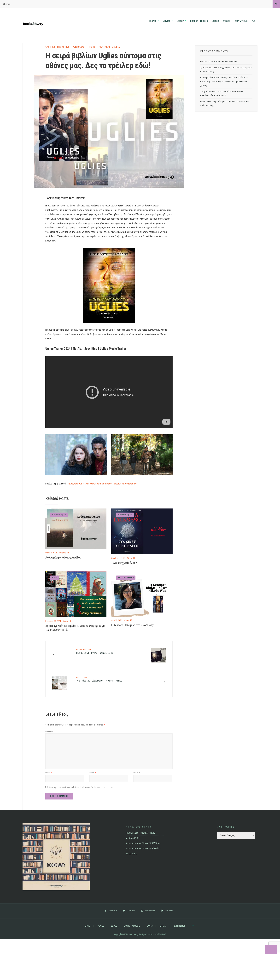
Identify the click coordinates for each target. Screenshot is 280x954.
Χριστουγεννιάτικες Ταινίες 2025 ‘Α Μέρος (143, 848)
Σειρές (180, 20)
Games (215, 20)
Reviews (55, 514)
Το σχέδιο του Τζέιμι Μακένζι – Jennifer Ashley (99, 679)
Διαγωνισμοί (241, 20)
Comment (50, 731)
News (101, 47)
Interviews (122, 577)
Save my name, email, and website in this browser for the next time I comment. (81, 787)
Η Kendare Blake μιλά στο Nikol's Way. (132, 625)
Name (48, 772)
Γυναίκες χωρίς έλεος (124, 563)
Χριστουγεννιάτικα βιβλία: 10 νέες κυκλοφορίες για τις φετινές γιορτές (75, 628)
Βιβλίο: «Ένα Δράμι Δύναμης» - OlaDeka (217, 101)
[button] (254, 21)
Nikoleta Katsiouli (61, 47)
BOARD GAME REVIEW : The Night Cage (94, 651)
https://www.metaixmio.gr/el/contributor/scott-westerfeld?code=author (102, 483)
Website (136, 772)
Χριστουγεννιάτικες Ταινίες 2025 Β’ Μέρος (143, 843)
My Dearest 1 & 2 (133, 838)
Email (92, 772)
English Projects (199, 20)
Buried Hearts (131, 853)
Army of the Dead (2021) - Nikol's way (217, 91)
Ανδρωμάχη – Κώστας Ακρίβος (63, 557)
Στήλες (227, 20)
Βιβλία (152, 20)
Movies (166, 20)
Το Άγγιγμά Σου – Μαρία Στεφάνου (140, 833)
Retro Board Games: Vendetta (224, 61)
